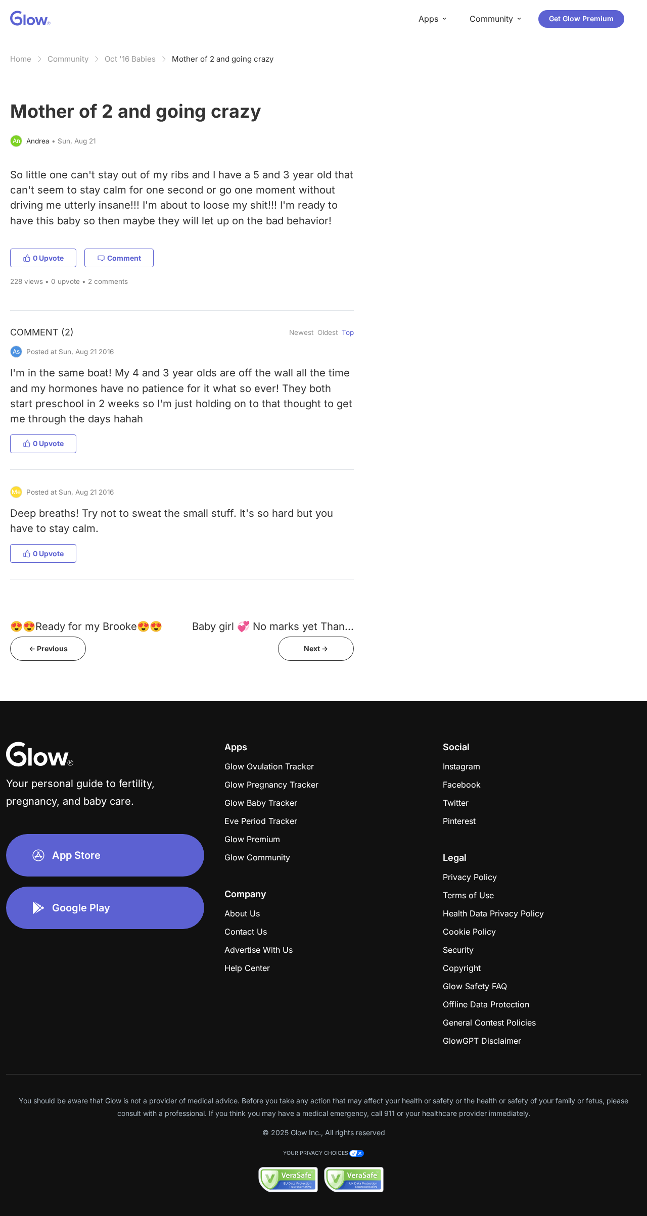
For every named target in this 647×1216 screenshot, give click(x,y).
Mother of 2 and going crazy (222, 59)
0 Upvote (48, 258)
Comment (124, 258)
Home (20, 59)
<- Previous (48, 648)
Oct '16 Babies (130, 59)
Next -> (316, 648)
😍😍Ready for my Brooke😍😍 (86, 626)
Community (68, 59)
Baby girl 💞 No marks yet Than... (273, 626)
